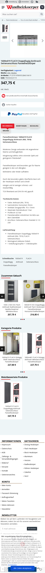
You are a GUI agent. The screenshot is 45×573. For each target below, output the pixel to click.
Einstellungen (12, 565)
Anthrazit (19, 262)
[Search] (41, 14)
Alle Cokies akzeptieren (22, 568)
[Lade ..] (42, 7)
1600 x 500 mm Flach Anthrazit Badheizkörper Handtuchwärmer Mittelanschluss (11, 308)
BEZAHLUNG (34, 126)
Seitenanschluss (32, 262)
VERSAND (6, 131)
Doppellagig (8, 262)
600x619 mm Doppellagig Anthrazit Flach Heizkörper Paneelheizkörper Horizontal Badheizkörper (34, 308)
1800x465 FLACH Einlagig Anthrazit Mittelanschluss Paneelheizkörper (34, 359)
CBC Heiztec (12, 73)
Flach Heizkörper (12, 20)
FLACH (28, 258)
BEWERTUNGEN (21, 126)
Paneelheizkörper (10, 265)
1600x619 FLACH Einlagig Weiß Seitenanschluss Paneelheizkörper (12, 359)
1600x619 (19, 258)
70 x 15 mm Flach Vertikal (29, 20)
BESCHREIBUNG (8, 126)
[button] (12, 40)
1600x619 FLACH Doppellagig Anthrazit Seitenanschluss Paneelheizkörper (11, 409)
